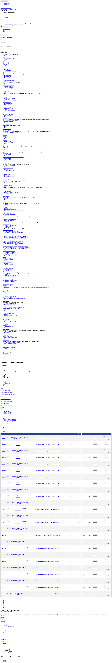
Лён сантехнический (8, 333)
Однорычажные (7, 102)
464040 (3, 457)
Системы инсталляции (8, 170)
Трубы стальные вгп (8, 230)
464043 (3, 477)
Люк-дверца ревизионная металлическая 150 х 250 (47, 580)
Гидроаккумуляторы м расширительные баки (13, 210)
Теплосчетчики (7, 226)
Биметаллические (7, 153)
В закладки (106, 438)
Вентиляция (20, 302)
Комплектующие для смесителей (43, 119)
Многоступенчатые (8, 322)
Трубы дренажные (7, 235)
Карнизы (5, 136)
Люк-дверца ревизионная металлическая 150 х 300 (47, 587)
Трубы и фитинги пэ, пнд (9, 233)
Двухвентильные (7, 116)
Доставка (5, 625)
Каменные (6, 69)
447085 (3, 509)
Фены (5, 148)
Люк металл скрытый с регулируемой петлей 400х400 (47, 476)
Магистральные (7, 324)
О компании (6, 624)
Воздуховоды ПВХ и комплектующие (12, 308)
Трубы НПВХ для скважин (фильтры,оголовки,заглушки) (16, 248)
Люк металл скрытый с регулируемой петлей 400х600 (47, 489)
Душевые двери (7, 75)
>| (3, 608)
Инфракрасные (7, 115)
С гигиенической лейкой (9, 105)
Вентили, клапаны (7, 282)
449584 (3, 574)
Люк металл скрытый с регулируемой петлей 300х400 (47, 463)
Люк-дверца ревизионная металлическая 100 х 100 (47, 541)
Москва (4, 30)
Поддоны (18, 82)
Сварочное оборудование (9, 346)
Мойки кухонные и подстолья (40, 187)
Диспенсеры (6, 147)
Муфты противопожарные (9, 296)
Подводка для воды (8, 182)
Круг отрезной (6, 260)
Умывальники (6, 60)
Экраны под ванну (7, 68)
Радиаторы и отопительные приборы (48, 152)
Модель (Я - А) (6, 418)
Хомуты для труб (7, 270)
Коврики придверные (8, 149)
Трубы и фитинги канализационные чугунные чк (14, 238)
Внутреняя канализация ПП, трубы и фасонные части (15, 246)
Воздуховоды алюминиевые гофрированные (13, 307)
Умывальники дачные (8, 313)
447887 (3, 593)
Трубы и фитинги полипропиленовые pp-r (13, 232)
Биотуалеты (6, 312)
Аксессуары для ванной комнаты (44, 131)
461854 (3, 580)
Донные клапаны (7, 122)
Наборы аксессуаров (8, 143)
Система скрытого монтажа (9, 108)
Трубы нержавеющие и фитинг (10, 249)
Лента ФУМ (6, 332)
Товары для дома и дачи (33, 310)
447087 (3, 522)
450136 (3, 541)
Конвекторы (6, 160)
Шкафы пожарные (7, 299)
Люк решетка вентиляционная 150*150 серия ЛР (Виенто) (47, 502)
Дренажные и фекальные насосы (10, 209)
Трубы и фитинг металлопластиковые (12, 239)
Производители (6, 641)
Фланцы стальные (7, 269)
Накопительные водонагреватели (11, 218)
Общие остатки (6, 29)
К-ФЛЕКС (6, 291)
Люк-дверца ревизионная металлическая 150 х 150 (47, 567)
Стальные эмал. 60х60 (8, 85)
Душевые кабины (27, 74)
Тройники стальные (8, 264)
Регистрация (6, 4)
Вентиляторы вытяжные (9, 304)
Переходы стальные (8, 263)
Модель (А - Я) (6, 417)
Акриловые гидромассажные (10, 71)
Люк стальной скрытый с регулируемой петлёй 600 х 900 (47, 535)
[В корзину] (104, 436)
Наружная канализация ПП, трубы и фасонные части (15, 236)
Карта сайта (5, 633)
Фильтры (5, 274)
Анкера (5, 257)
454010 (3, 554)
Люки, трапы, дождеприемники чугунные (13, 241)
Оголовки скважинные (8, 211)
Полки (5, 138)
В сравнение (106, 439)
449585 (3, 587)
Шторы (5, 140)
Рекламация (5, 632)
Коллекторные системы (8, 281)
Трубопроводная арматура (36, 273)
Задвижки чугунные (8, 277)
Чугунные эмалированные (9, 83)
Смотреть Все (6, 61)
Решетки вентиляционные (9, 303)
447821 (3, 528)
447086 (3, 515)
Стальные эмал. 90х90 (8, 88)
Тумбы (5, 97)
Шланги (5, 127)
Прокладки (6, 175)
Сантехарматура (25, 164)
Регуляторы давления (8, 284)
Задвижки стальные (8, 279)
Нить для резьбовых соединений (10, 337)
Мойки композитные (8, 188)
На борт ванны (7, 104)
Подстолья (6, 194)
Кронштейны (6, 174)
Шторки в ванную (7, 79)
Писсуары (5, 55)
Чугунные (5, 64)
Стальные (5, 65)
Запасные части (7, 129)
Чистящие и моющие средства (10, 315)
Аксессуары (6, 133)
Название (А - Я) (7, 412)
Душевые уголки (7, 76)
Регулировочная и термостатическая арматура (13, 157)
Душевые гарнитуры (8, 124)
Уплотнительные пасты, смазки (10, 338)
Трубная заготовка (7, 265)
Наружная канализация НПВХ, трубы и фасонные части (16, 237)
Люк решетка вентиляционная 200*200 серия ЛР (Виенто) (47, 509)
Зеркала (5, 94)
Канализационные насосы (9, 214)
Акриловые (6, 66)
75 (3, 429)
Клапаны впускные (8, 168)
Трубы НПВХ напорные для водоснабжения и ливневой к (16, 247)
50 (3, 428)
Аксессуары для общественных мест (48, 146)
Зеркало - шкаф (7, 96)
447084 (3, 502)
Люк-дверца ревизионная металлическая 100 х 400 (47, 561)
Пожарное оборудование (34, 293)
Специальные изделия (8, 58)
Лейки (5, 126)
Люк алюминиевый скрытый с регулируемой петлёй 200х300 (47, 438)
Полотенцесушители (30, 197)
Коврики (5, 137)
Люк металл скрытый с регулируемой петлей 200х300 (47, 444)
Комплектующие (7, 70)
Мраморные (6, 91)
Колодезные (6, 204)
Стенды (5, 348)
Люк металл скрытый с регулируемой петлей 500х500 (47, 496)
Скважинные (6, 205)
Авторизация (6, 3)
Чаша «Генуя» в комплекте (9, 343)
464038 (3, 444)
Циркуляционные (7, 207)
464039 (3, 451)
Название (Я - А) (7, 413)
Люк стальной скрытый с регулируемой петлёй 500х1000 (47, 528)
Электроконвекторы (8, 162)
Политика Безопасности (8, 626)
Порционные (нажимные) (9, 111)
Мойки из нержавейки (8, 190)
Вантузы (5, 314)
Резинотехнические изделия (10, 331)
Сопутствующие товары (34, 341)
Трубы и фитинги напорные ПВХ (11, 252)
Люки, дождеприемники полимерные (12, 242)
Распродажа (20, 352)
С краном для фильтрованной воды (11, 107)
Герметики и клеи (7, 336)
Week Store (14, 658)
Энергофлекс (6, 290)
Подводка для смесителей (9, 183)
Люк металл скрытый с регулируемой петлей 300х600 (47, 470)
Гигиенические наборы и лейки (10, 120)
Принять (2, 617)
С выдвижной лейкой (8, 114)
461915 (3, 561)
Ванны (14, 63)
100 (4, 431)
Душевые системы (7, 103)
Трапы (5, 171)
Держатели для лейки (8, 121)
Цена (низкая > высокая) (8, 414)
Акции (4, 643)
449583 (3, 567)
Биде (4, 57)
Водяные (5, 198)
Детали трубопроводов (33, 255)
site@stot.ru (5, 17)
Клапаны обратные (7, 285)
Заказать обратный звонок (9, 12)
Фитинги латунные (8, 266)
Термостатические (7, 113)
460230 (3, 535)
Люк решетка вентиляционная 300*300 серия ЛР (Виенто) (47, 522)
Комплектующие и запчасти (9, 327)
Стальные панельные (8, 159)
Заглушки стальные (8, 259)
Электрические (7, 199)
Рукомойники (6, 319)
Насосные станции (7, 208)
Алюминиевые (7, 154)
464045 (3, 490)
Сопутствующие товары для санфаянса (12, 342)
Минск (4, 31)
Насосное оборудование (34, 203)
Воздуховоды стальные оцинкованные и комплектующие (16, 305)
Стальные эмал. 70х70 (8, 86)
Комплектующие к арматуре (10, 166)
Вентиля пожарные (8, 294)
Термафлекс (6, 288)
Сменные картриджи (8, 326)
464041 (3, 464)
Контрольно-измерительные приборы (49, 222)
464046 (3, 496)
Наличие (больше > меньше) (9, 420)
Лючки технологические (9, 347)
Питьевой (5, 325)
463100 (3, 548)
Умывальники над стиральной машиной (32, 350)
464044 (3, 483)
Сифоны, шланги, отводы (9, 165)
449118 (3, 438)
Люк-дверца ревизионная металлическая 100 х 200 (47, 548)
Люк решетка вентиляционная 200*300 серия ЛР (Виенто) (47, 515)
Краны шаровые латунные (9, 275)
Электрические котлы (8, 220)
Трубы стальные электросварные (11, 231)
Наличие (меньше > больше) (9, 419)
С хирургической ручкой (9, 110)
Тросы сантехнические (8, 318)
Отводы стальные (7, 262)
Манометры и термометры (9, 225)
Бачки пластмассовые (8, 172)
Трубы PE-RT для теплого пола (10, 253)
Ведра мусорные (7, 141)
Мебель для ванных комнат (38, 93)
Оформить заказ (4, 51)
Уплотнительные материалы (38, 330)
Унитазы (5, 59)
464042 (3, 470)
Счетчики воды (7, 224)
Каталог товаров (4, 52)
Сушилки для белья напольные (10, 132)
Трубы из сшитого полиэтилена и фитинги (13, 243)
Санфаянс (18, 54)
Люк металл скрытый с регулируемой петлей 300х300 (47, 457)
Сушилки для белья (8, 142)
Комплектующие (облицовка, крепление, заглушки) (15, 179)
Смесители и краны (29, 100)
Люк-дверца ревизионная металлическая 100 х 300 (47, 554)
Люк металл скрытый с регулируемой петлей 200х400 (47, 451)
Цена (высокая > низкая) (8, 415)
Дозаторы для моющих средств (10, 192)
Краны (5, 109)
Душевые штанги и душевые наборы (11, 125)
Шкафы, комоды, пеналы (9, 98)
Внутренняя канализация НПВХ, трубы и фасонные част (16, 244)
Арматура (5, 169)
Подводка (18, 181)
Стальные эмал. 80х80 (8, 87)
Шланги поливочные (8, 316)
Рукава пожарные (7, 297)
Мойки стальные (7, 191)
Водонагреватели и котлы (36, 216)
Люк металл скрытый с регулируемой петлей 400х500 (47, 483)
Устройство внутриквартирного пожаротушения (14, 298)
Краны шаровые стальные (9, 276)
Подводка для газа (7, 185)
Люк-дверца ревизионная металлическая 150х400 (47, 593)
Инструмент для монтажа (9, 251)
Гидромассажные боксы (9, 80)
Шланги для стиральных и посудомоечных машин (14, 177)
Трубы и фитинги (27, 228)
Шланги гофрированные (9, 176)
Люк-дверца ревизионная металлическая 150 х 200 (47, 574)
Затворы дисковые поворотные (10, 280)
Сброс (2, 388)
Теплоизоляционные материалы (43, 287)
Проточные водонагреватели (10, 219)
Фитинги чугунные (8, 268)
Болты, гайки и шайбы (8, 258)
